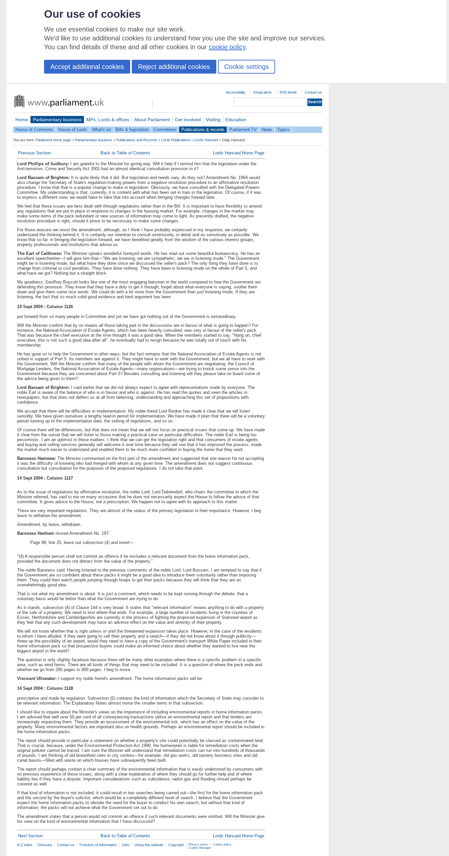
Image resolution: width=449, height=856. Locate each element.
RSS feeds (288, 92)
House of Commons (34, 129)
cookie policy (227, 47)
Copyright (176, 845)
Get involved (188, 119)
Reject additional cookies (174, 66)
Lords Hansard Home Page (238, 152)
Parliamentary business (57, 119)
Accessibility (236, 92)
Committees (165, 129)
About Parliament (152, 119)
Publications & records (203, 129)
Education (235, 119)
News (267, 129)
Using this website (148, 845)
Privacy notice (198, 844)
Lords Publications (175, 140)
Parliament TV (243, 129)
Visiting (213, 119)
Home (21, 119)
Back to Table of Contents (125, 152)
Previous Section (34, 152)
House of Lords (72, 129)
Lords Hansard (206, 140)
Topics (283, 129)
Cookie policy (222, 844)
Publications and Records (136, 140)
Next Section (30, 835)
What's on (101, 129)
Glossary (44, 845)
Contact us (313, 92)
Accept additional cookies (87, 66)
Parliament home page (53, 140)
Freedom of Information (98, 845)
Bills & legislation (132, 129)
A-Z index (25, 845)
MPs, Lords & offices (107, 119)
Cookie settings (246, 66)
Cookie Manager (200, 847)
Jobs (126, 845)
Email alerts (262, 92)
